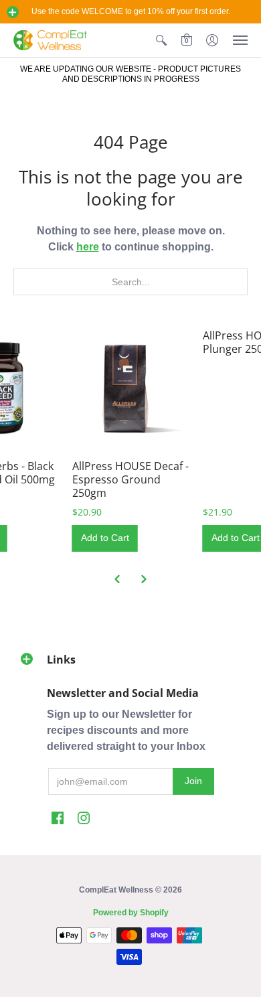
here (87, 246)
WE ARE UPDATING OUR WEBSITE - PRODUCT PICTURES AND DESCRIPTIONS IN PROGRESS (130, 74)
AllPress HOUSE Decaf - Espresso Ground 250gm (130, 479)
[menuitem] (161, 40)
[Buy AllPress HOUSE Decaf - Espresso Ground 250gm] (130, 387)
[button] (13, 12)
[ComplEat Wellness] (50, 40)
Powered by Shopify (131, 912)
